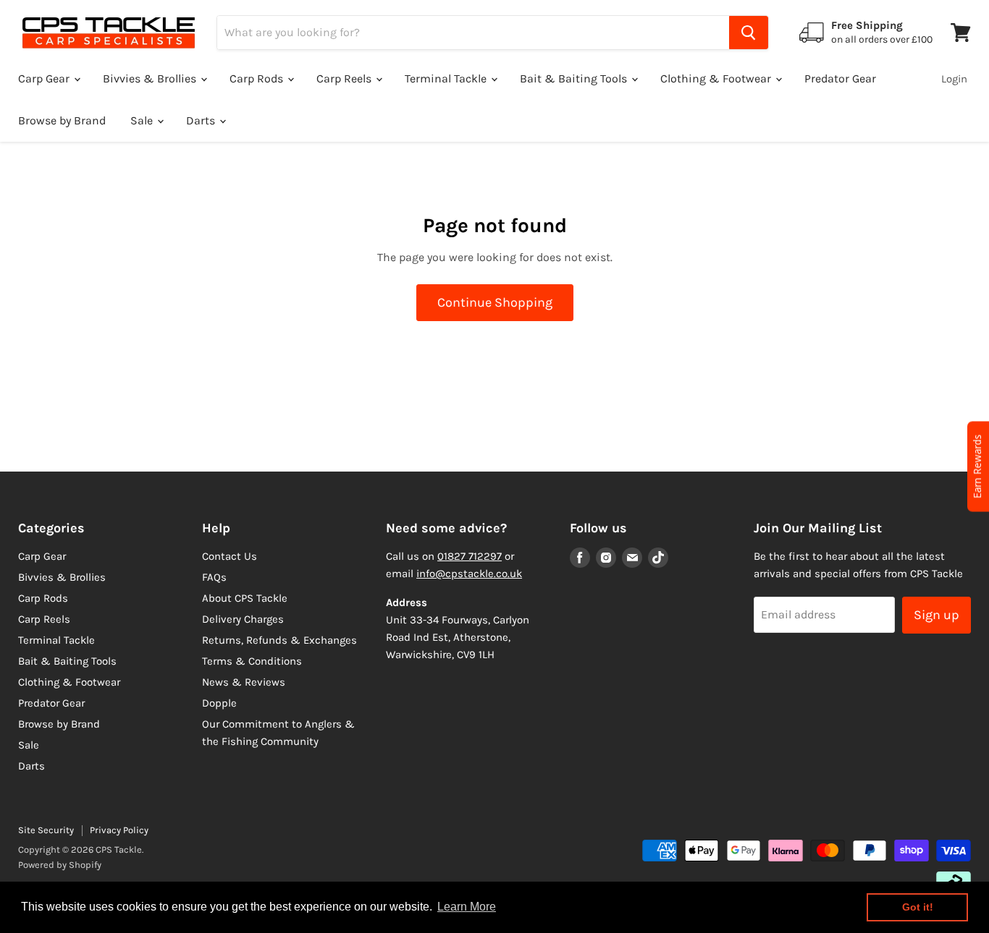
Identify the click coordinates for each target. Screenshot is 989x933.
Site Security (46, 830)
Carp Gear (45, 78)
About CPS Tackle (244, 598)
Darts (202, 120)
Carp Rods (258, 78)
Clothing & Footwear (717, 78)
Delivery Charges (243, 619)
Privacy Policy (119, 830)
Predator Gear (840, 78)
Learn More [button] (466, 906)
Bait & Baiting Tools (575, 78)
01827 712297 (469, 556)
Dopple (219, 703)
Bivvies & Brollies (151, 78)
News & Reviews (243, 682)
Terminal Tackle (447, 78)
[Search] (748, 32)
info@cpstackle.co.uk (469, 573)
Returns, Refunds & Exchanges (279, 640)
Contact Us (229, 556)
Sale (143, 120)
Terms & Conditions (252, 661)
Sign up (936, 615)
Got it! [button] (917, 907)
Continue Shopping (494, 302)
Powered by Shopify (59, 864)
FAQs (214, 577)
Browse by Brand (62, 120)
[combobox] (473, 32)
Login (954, 78)
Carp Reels (345, 78)
